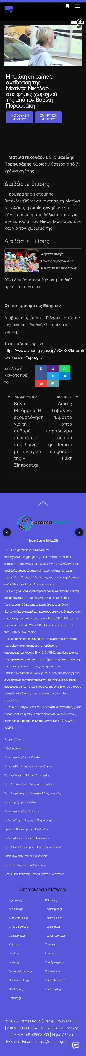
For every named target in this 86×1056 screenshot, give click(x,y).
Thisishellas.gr (53, 917)
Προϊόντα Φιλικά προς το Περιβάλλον (26, 829)
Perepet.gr (15, 998)
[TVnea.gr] (8, 10)
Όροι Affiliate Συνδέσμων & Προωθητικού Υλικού (33, 847)
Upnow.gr (50, 953)
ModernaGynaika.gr (20, 971)
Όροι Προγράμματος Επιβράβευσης (25, 865)
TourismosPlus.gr (55, 935)
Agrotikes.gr (16, 900)
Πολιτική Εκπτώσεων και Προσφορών (27, 838)
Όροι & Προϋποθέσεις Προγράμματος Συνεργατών (34, 874)
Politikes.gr (51, 900)
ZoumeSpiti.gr (53, 989)
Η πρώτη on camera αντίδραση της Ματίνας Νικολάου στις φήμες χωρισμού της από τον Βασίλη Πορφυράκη (31, 91)
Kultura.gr (14, 944)
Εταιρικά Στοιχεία (14, 739)
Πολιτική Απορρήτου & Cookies (22, 757)
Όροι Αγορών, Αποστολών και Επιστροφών (29, 784)
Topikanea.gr (52, 926)
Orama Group (29, 1021)
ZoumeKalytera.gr (55, 980)
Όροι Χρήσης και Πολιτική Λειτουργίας (27, 775)
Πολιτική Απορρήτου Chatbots (21, 811)
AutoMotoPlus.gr (18, 917)
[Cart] (67, 5)
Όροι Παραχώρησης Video (20, 802)
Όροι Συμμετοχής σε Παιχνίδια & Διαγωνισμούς (32, 793)
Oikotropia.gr (16, 989)
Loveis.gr (14, 962)
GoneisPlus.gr (17, 935)
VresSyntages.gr (54, 962)
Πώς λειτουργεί (13, 748)
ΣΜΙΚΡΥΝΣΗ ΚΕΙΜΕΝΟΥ (48, 117)
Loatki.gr (14, 953)
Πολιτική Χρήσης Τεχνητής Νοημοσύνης (28, 820)
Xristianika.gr (52, 971)
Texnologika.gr (53, 909)
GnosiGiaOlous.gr (19, 926)
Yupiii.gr (33, 357)
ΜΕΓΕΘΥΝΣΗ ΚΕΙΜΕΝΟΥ (20, 117)
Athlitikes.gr (16, 909)
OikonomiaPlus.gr (19, 980)
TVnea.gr (50, 944)
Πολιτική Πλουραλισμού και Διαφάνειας (28, 766)
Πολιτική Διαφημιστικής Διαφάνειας (25, 856)
